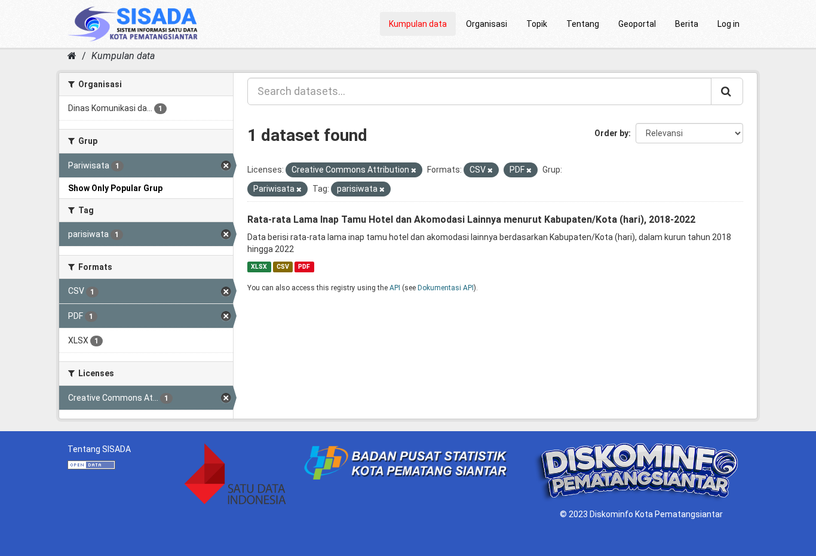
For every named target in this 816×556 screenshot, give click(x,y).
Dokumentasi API (446, 288)
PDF (304, 267)
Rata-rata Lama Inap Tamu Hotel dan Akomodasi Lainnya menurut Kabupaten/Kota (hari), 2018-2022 (471, 219)
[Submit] (727, 91)
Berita (686, 24)
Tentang (582, 24)
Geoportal (637, 24)
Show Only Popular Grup (115, 188)
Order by (611, 133)
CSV (283, 267)
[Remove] (413, 170)
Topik (536, 24)
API (394, 288)
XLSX (259, 267)
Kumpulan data (418, 24)
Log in (728, 24)
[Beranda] (72, 56)
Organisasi (486, 24)
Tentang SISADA (99, 449)
